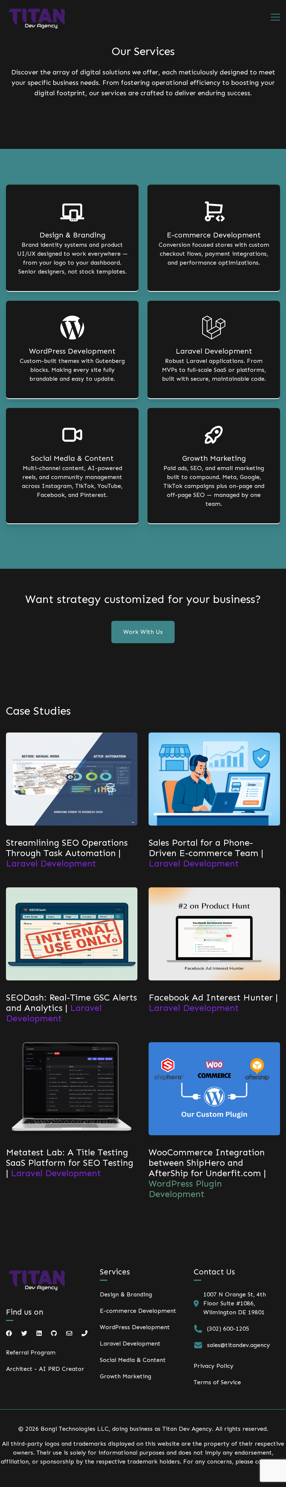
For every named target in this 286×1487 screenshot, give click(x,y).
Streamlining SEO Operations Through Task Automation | (67, 853)
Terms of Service (217, 1382)
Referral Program (30, 1352)
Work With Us (143, 631)
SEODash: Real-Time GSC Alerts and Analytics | (71, 1008)
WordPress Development (135, 1327)
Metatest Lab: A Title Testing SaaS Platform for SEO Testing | (69, 1162)
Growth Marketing (125, 1376)
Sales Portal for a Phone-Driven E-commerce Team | (206, 853)
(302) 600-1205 (228, 1328)
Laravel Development (130, 1343)
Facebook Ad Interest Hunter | (213, 1002)
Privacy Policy (213, 1365)
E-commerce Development (138, 1310)
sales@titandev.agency (238, 1345)
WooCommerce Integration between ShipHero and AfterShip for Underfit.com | (207, 1173)
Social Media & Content (133, 1359)
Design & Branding (126, 1294)
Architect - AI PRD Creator (45, 1368)
